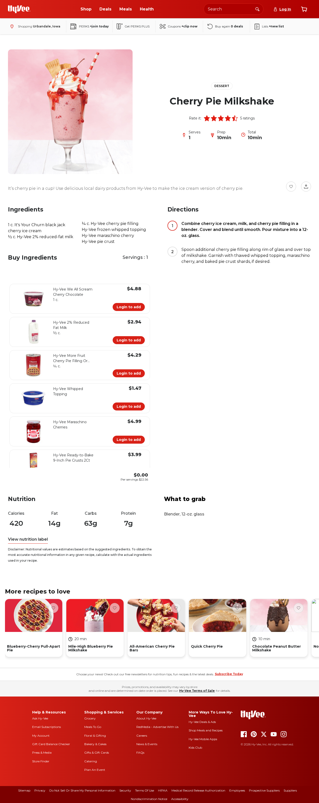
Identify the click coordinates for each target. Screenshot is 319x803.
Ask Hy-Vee (40, 718)
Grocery (90, 718)
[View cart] (304, 9)
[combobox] (233, 9)
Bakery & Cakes (95, 744)
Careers (141, 735)
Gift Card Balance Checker (51, 744)
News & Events (146, 744)
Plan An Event (94, 770)
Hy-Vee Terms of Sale (197, 691)
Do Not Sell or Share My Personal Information (82, 790)
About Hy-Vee (146, 718)
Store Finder (40, 761)
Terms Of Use (144, 790)
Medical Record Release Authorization (198, 790)
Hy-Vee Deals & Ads (202, 722)
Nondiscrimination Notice (149, 799)
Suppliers (290, 790)
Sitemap (24, 790)
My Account (41, 735)
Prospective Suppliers (264, 790)
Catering (90, 761)
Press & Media (42, 752)
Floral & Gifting (95, 735)
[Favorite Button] (291, 187)
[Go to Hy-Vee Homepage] (19, 9)
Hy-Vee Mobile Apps (203, 739)
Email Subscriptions (46, 727)
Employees (237, 790)
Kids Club (195, 747)
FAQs (140, 752)
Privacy (39, 790)
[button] (206, 118)
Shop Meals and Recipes (206, 730)
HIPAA (162, 790)
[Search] (257, 9)
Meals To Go (92, 727)
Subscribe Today (229, 674)
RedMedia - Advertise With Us (157, 727)
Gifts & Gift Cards (96, 752)
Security (125, 790)
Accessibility (179, 799)
